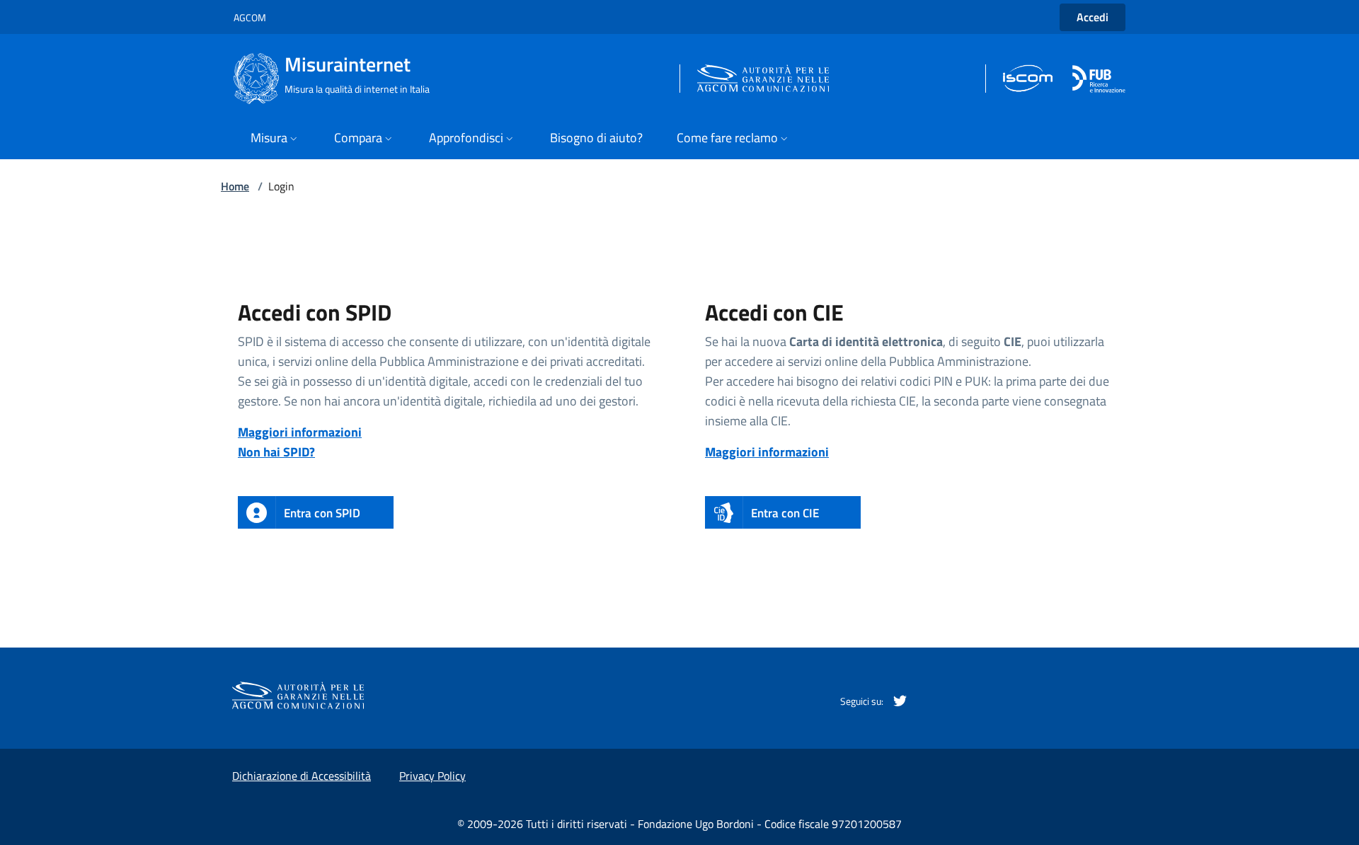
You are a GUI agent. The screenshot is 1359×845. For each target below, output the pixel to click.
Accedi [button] (1092, 16)
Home (235, 186)
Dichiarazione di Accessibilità (301, 775)
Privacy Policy (432, 775)
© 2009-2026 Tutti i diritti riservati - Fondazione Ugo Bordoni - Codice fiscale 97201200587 (679, 823)
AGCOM (250, 17)
